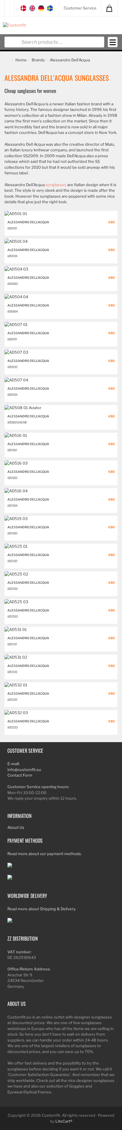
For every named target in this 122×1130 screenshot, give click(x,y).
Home (21, 60)
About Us (15, 827)
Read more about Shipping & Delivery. (41, 908)
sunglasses (56, 184)
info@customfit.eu (24, 769)
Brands (38, 60)
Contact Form (19, 775)
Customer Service (80, 8)
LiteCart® (63, 1121)
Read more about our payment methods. (44, 853)
